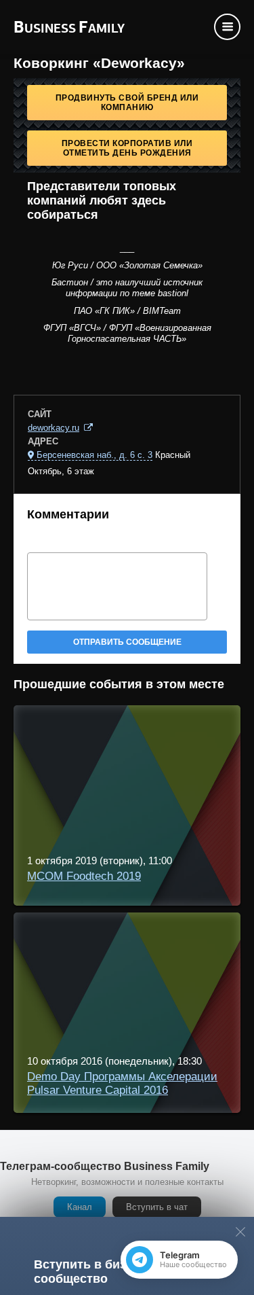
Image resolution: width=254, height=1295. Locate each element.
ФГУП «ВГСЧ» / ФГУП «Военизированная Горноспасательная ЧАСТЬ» (127, 333)
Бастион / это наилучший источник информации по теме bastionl (127, 287)
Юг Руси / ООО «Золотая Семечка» (127, 265)
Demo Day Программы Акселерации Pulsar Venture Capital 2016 (122, 1083)
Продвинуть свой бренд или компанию (127, 102)
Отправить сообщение (127, 642)
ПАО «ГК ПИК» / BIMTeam (127, 311)
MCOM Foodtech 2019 (84, 876)
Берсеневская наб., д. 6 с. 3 (94, 455)
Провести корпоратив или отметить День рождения (127, 148)
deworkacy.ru (53, 428)
